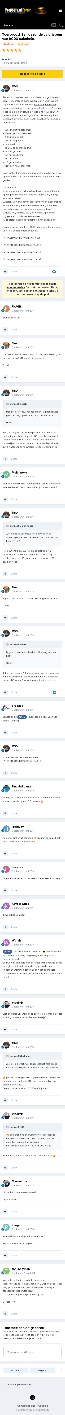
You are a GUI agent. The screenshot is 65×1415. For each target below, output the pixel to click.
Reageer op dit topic (32, 73)
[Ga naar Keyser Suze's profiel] (6, 906)
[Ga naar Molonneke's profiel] (6, 474)
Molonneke (19, 472)
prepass (17, 705)
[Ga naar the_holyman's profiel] (6, 1271)
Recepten (21, 62)
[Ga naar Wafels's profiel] (6, 942)
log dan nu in (38, 1334)
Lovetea (17, 867)
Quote (14, 271)
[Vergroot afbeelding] (41, 801)
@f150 (22, 717)
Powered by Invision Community (32, 1410)
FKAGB (16, 306)
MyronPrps (19, 1181)
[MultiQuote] (5, 271)
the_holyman (21, 1269)
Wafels (16, 940)
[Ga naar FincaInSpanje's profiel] (6, 788)
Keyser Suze (20, 903)
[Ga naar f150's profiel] (6, 88)
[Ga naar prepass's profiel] (6, 707)
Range (16, 1225)
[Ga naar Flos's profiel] (6, 345)
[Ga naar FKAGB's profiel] (6, 308)
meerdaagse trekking (45, 104)
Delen (16, 1370)
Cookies (43, 1405)
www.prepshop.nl (38, 294)
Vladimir (17, 1002)
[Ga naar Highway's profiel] (6, 828)
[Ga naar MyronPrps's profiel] (6, 1183)
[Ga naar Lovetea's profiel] (6, 869)
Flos (14, 343)
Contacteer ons (26, 1405)
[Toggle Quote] (7, 403)
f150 (10, 59)
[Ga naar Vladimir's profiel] (6, 1004)
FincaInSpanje (21, 786)
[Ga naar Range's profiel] (6, 1227)
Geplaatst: (23, 90)
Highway (18, 827)
